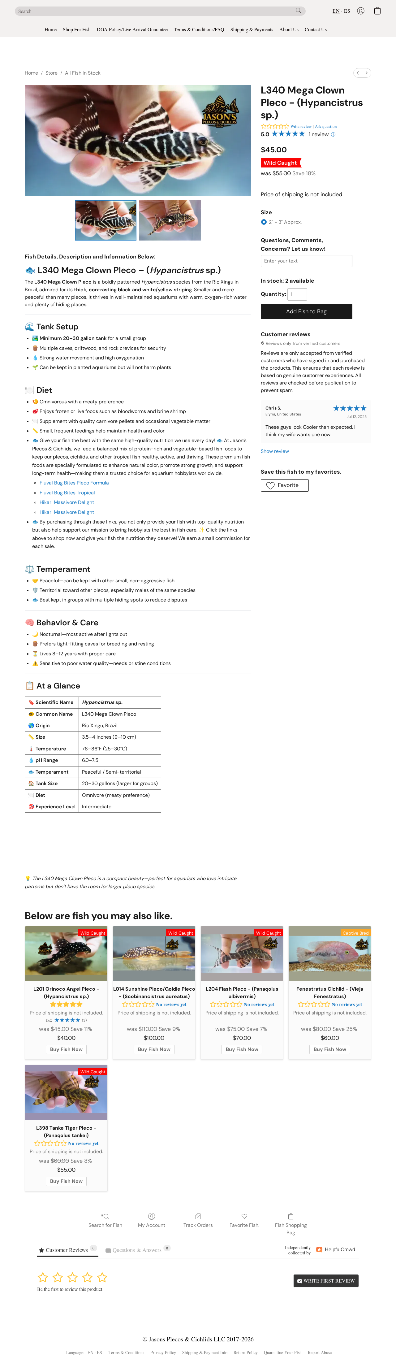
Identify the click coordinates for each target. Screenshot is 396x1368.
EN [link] (91, 1352)
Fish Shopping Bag (291, 1229)
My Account (151, 1225)
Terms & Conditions (126, 1352)
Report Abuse (320, 1352)
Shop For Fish (77, 29)
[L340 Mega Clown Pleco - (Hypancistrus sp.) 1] (170, 220)
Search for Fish (105, 1225)
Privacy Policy (163, 1352)
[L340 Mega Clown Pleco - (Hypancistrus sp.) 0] (106, 220)
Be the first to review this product (69, 1289)
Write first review (328, 1280)
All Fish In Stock (83, 73)
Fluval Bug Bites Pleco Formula (74, 483)
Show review (275, 451)
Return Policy (246, 1352)
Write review (301, 126)
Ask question (326, 126)
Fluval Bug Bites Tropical (67, 492)
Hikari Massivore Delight (67, 502)
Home (51, 29)
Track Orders (198, 1225)
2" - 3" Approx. (285, 222)
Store (51, 73)
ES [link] (99, 1352)
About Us (289, 29)
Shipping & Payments (251, 29)
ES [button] (347, 10)
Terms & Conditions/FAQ (199, 29)
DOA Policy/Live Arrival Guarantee (132, 29)
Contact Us (316, 29)
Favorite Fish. (244, 1225)
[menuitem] (358, 72)
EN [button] (336, 10)
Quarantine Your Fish (283, 1352)
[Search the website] (298, 10)
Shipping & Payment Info (204, 1352)
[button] (360, 11)
